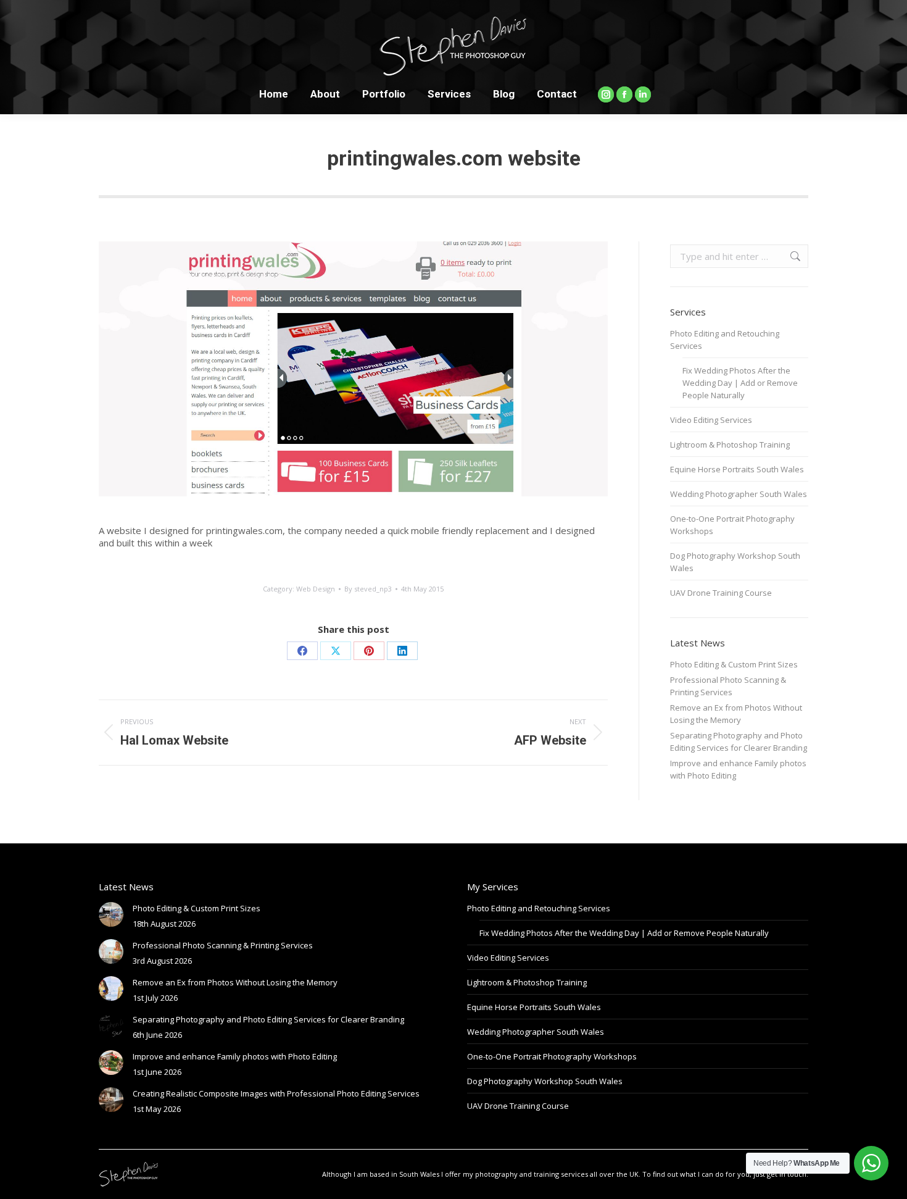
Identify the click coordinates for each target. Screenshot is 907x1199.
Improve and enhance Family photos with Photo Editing (738, 769)
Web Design (315, 588)
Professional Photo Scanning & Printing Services (728, 686)
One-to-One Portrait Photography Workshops (732, 525)
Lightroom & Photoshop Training (730, 444)
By (368, 588)
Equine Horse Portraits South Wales (737, 469)
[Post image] (111, 914)
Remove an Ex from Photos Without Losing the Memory (736, 713)
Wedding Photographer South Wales (738, 493)
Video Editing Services (711, 419)
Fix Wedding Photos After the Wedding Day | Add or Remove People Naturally (740, 383)
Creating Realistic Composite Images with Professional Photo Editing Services (276, 1093)
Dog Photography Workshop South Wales (735, 562)
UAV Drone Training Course (721, 592)
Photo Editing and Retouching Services (724, 339)
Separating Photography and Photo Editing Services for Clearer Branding (738, 741)
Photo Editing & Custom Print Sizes (734, 664)
